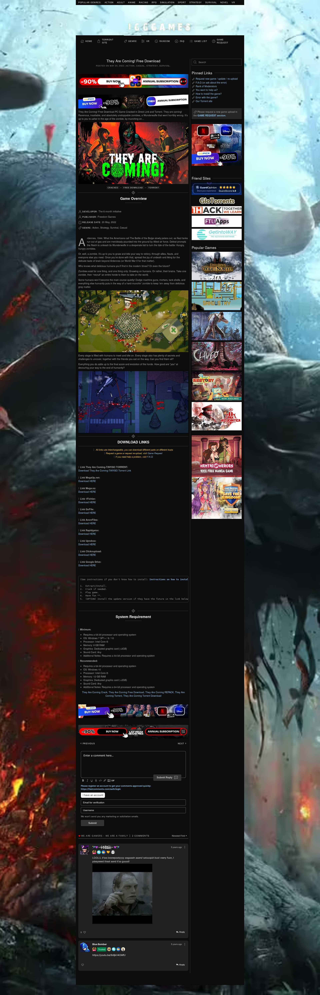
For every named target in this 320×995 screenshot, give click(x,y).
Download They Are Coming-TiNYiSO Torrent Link (104, 470)
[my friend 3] (217, 210)
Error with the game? (207, 97)
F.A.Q (150, 456)
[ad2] (215, 456)
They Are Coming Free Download (126, 692)
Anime (132, 2)
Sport (182, 2)
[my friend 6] (217, 221)
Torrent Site (108, 41)
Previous (88, 743)
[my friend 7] (217, 234)
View (217, 265)
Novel (224, 2)
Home (88, 41)
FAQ (182, 41)
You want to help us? (207, 89)
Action (109, 2)
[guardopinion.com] (217, 188)
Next (181, 743)
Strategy (195, 2)
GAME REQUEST (222, 41)
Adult (121, 2)
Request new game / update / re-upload (217, 78)
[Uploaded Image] (134, 894)
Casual (140, 66)
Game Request (155, 453)
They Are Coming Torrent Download (142, 695)
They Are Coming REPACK (159, 692)
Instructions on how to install (170, 579)
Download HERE (87, 481)
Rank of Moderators (206, 86)
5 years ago (176, 847)
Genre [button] (132, 41)
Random (165, 41)
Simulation (167, 2)
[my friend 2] (217, 200)
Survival (211, 2)
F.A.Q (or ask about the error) (211, 82)
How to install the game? (209, 93)
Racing (143, 2)
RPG (154, 2)
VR (233, 2)
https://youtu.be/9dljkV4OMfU (109, 955)
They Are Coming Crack (94, 692)
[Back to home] (160, 20)
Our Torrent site (204, 101)
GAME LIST (200, 41)
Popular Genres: (89, 2)
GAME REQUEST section (212, 115)
